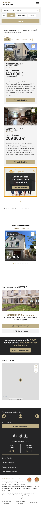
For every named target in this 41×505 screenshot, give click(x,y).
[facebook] (4, 416)
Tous (3, 15)
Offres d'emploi (7, 458)
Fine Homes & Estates (9, 471)
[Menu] (37, 3)
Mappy (20, 399)
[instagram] (20, 416)
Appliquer (20, 21)
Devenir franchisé (8, 462)
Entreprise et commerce (10, 467)
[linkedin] (37, 416)
